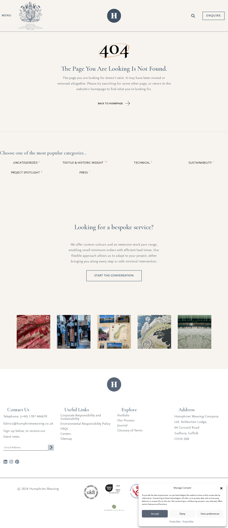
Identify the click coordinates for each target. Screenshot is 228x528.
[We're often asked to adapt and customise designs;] (154, 331)
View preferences (209, 513)
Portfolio (123, 415)
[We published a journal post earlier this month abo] (114, 331)
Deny (182, 513)
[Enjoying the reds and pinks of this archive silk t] (33, 331)
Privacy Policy (175, 521)
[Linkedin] (5, 462)
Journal (122, 425)
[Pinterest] (17, 462)
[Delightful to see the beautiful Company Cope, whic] (73, 331)
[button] (221, 488)
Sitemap (66, 439)
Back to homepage (110, 103)
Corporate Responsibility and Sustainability (80, 417)
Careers (65, 434)
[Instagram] (11, 462)
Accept (155, 513)
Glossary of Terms (130, 430)
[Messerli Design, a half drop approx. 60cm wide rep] (194, 331)
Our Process (126, 420)
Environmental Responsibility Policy (85, 424)
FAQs (64, 429)
